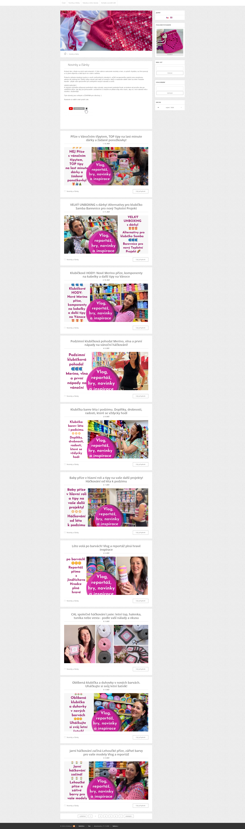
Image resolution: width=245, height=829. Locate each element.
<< (158, 107)
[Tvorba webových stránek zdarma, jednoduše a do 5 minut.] (74, 826)
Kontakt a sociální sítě (108, 3)
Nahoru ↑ (116, 826)
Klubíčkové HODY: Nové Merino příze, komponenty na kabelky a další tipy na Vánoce (106, 274)
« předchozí (82, 816)
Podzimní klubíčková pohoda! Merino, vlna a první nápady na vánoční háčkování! (106, 343)
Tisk (89, 826)
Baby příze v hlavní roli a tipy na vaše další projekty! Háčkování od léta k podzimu (106, 479)
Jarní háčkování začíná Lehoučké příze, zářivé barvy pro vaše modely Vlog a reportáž (106, 752)
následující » (128, 816)
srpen (168, 107)
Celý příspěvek (140, 191)
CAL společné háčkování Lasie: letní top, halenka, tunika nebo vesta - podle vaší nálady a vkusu (106, 616)
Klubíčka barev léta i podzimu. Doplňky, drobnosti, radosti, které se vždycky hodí (106, 411)
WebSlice (81, 826)
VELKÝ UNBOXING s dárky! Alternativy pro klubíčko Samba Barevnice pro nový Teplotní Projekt (106, 206)
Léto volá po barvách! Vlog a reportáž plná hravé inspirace (106, 548)
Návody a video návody (90, 3)
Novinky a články (74, 3)
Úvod (63, 3)
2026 (172, 107)
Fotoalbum (170, 54)
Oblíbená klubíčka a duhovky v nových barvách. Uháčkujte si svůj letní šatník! (106, 684)
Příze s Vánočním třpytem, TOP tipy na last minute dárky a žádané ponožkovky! (106, 138)
